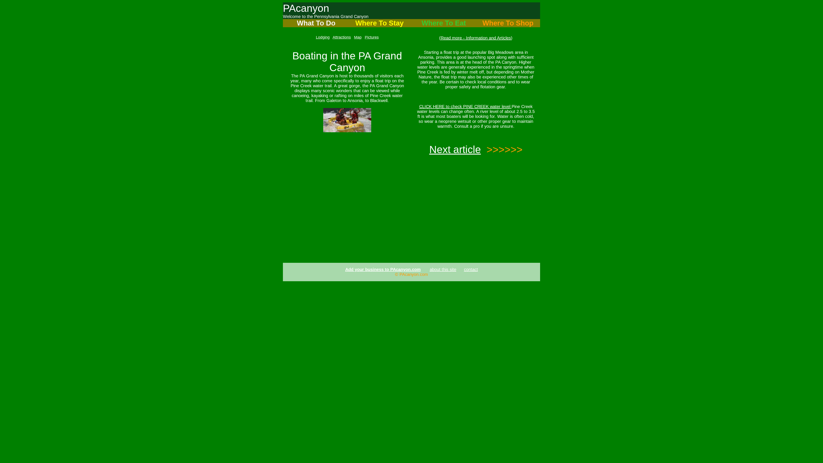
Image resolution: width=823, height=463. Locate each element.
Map (358, 37)
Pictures (372, 37)
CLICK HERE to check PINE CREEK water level (465, 106)
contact (471, 269)
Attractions (342, 37)
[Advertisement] (347, 168)
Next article (455, 149)
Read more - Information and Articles (476, 38)
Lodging (323, 37)
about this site (443, 269)
